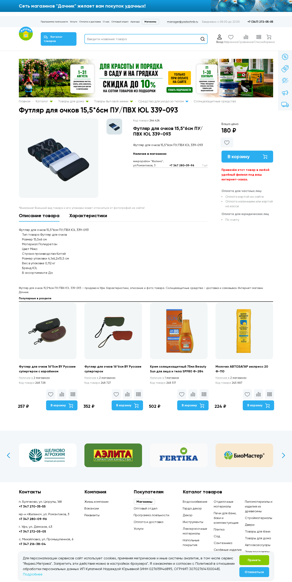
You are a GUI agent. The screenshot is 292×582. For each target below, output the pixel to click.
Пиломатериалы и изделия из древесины (258, 506)
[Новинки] (285, 69)
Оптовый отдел (120, 21)
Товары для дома (71, 101)
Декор (187, 515)
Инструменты (193, 522)
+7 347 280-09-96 (181, 165)
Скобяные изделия (228, 550)
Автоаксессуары (257, 545)
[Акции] (285, 57)
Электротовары (257, 552)
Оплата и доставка (90, 21)
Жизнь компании (96, 502)
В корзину (238, 156)
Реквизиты (92, 515)
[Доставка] (285, 104)
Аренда (135, 21)
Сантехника (223, 543)
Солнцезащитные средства (215, 101)
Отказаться (254, 572)
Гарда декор (192, 508)
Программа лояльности (54, 21)
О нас (106, 21)
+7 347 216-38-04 (32, 544)
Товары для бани (257, 531)
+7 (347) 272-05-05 (260, 21)
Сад (217, 536)
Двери (249, 525)
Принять (254, 560)
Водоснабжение (195, 502)
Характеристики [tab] (88, 215)
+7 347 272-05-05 (32, 531)
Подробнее (33, 574)
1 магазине (164, 377)
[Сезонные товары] (285, 81)
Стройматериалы (258, 518)
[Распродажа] (285, 93)
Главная (24, 101)
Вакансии (91, 508)
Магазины (150, 21)
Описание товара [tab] (39, 215)
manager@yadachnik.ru (182, 21)
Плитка (219, 529)
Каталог (42, 101)
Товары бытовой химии (111, 101)
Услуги (73, 21)
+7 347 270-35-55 (32, 506)
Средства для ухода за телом (161, 101)
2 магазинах (34, 377)
